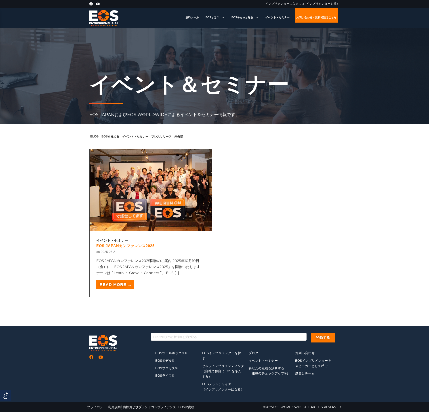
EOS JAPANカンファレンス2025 (125, 246)
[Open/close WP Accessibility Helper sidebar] (5, 395)
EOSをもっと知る (242, 17)
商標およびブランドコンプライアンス (149, 407)
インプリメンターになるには (285, 3)
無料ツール (192, 17)
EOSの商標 (186, 407)
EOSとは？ (212, 17)
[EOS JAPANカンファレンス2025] (151, 228)
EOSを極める (110, 136)
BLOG (94, 136)
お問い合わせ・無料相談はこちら (316, 17)
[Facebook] (91, 4)
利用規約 (114, 407)
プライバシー (96, 407)
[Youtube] (97, 4)
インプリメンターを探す (323, 3)
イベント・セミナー (277, 17)
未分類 (179, 136)
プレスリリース (161, 136)
